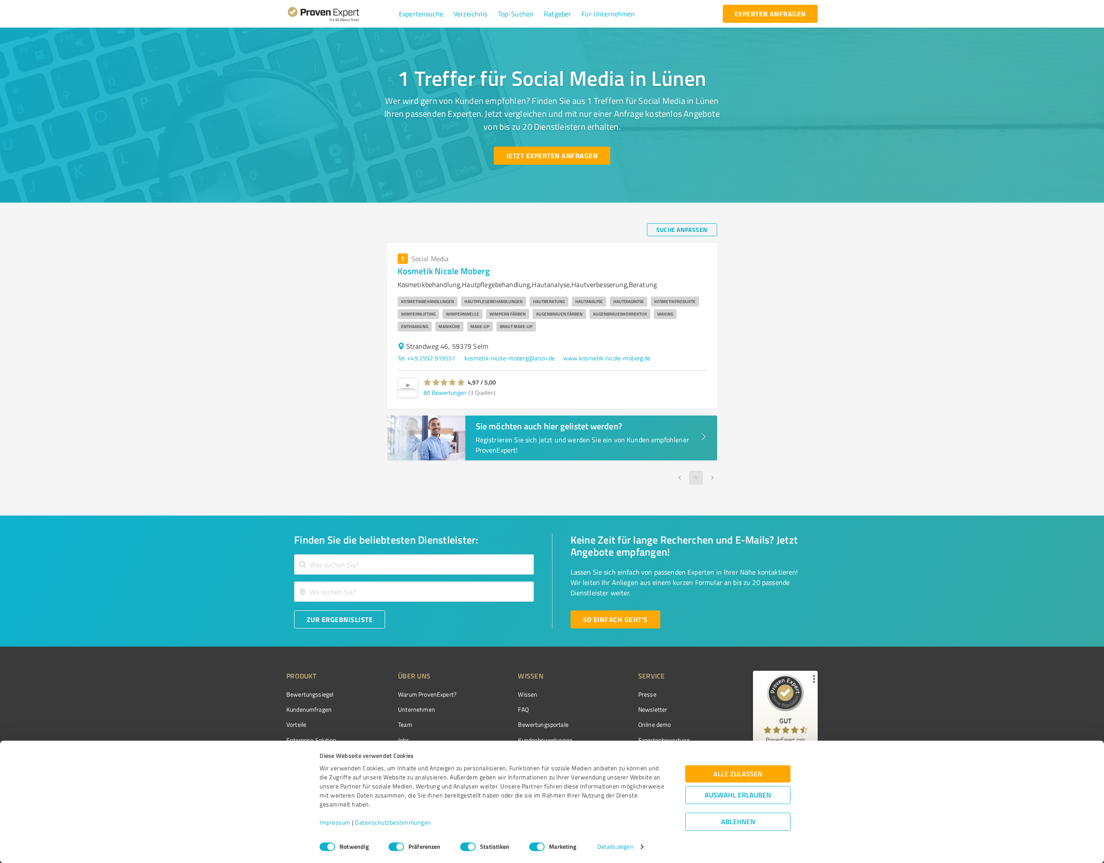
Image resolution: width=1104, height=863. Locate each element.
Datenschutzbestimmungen (393, 823)
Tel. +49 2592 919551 (427, 358)
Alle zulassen (737, 774)
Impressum (335, 823)
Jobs (403, 740)
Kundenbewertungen (545, 740)
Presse (647, 694)
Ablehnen (738, 822)
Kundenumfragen (309, 709)
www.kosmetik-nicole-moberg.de (606, 358)
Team (405, 724)
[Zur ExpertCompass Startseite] (341, 14)
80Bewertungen (445, 392)
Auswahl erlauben (738, 795)
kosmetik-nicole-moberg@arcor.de (509, 358)
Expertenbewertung (664, 740)
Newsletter (653, 709)
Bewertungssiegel (309, 694)
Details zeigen (615, 847)
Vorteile (296, 724)
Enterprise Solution (311, 740)
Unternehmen (416, 709)
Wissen (527, 694)
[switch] (396, 846)
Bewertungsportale (543, 724)
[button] (421, 14)
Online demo (654, 724)
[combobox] (414, 564)
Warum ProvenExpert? (427, 694)
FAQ (523, 709)
